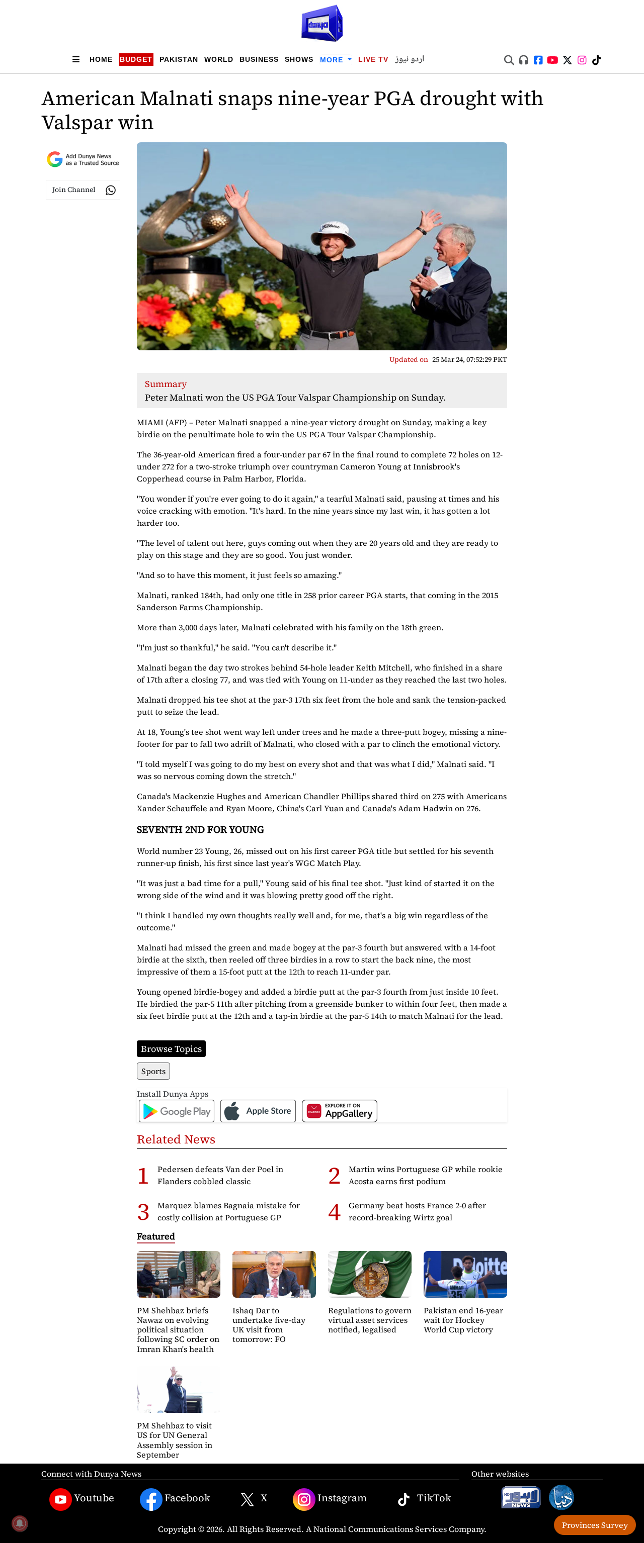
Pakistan (178, 59)
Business (259, 59)
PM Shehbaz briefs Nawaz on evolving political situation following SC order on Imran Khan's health (178, 1330)
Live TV (373, 59)
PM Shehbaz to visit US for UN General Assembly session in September (174, 1440)
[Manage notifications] (20, 1523)
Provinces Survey (595, 1524)
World (218, 59)
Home (101, 59)
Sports (153, 1071)
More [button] (333, 60)
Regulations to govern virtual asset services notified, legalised (370, 1320)
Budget (136, 59)
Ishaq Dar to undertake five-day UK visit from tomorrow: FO (268, 1325)
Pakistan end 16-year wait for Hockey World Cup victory (463, 1320)
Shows (299, 59)
